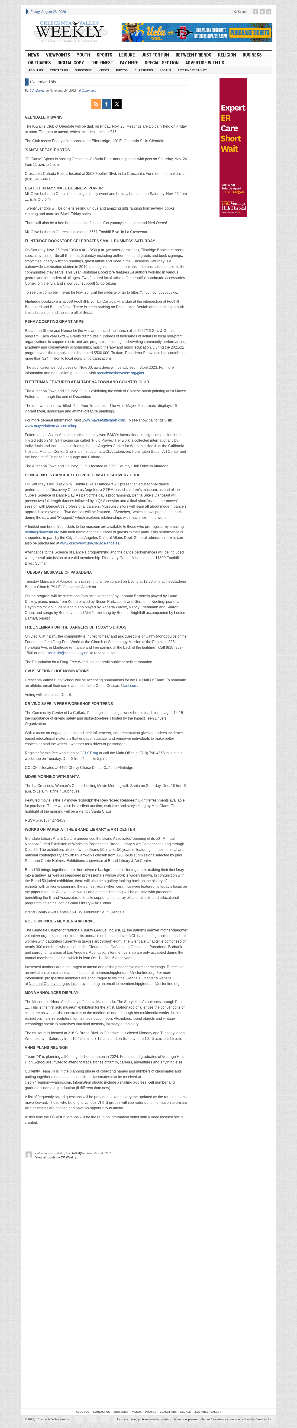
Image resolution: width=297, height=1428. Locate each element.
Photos (122, 70)
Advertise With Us (204, 63)
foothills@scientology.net (68, 653)
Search (242, 11)
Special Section (162, 63)
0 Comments (87, 90)
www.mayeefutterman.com (103, 420)
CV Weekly (37, 90)
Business (252, 55)
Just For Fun (155, 55)
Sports (104, 55)
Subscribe (83, 70)
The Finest (102, 63)
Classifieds (144, 70)
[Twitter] (262, 11)
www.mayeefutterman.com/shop (51, 426)
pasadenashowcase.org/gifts (120, 373)
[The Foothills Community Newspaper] (70, 31)
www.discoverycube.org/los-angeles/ (90, 543)
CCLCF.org (89, 753)
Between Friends (193, 55)
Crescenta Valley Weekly (52, 1419)
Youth (83, 55)
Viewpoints (58, 55)
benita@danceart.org (42, 532)
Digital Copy (71, 63)
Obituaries (39, 63)
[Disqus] (106, 1225)
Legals (165, 70)
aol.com (130, 686)
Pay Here (129, 63)
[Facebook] (256, 11)
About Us (35, 70)
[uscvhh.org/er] (233, 147)
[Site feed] (269, 11)
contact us (203, 1419)
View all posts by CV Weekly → (57, 1157)
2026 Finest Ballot (192, 70)
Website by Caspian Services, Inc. (251, 1419)
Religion (227, 55)
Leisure (127, 55)
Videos (104, 70)
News (33, 55)
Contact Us (59, 70)
